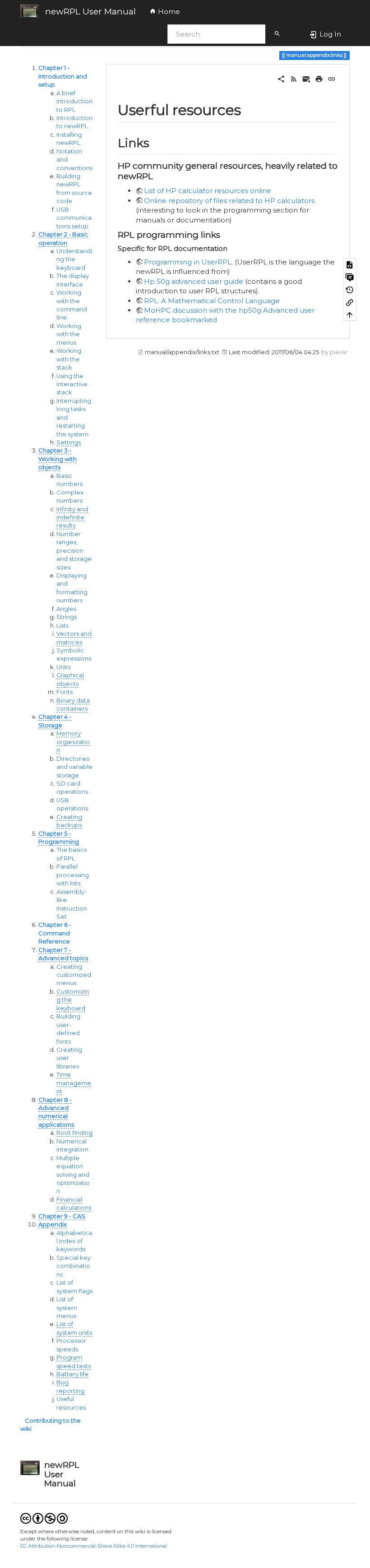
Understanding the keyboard (74, 259)
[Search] (277, 34)
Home (168, 11)
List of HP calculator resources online (207, 190)
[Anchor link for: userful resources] (248, 109)
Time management (73, 1083)
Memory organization (73, 742)
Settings (68, 442)
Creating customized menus (73, 975)
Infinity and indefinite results (72, 517)
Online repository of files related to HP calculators (229, 200)
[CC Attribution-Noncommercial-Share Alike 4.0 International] (44, 1517)
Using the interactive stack (72, 384)
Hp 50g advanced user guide (193, 281)
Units (63, 667)
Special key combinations (73, 1266)
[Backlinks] (349, 302)
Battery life (72, 1374)
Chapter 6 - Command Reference (54, 933)
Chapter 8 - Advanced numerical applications (56, 1112)
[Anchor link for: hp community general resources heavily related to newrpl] (157, 175)
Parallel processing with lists (72, 875)
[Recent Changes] (294, 78)
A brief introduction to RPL (74, 101)
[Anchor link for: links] (155, 142)
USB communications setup (74, 218)
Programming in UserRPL (187, 262)
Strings (66, 617)
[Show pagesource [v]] (349, 264)
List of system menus (66, 1307)
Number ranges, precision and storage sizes (74, 551)
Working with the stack (68, 359)
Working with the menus (68, 334)
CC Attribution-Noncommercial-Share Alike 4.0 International (93, 1546)
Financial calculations (73, 1203)
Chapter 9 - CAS (61, 1216)
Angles (66, 609)
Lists (62, 625)
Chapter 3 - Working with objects (57, 459)
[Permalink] (332, 78)
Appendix (52, 1224)
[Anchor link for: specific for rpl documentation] (230, 248)
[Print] (319, 78)
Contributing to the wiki (50, 1424)
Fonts (64, 692)
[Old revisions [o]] (349, 289)
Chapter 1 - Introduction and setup (62, 76)
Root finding (74, 1132)
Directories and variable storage (74, 767)
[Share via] (281, 78)
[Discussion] (349, 277)
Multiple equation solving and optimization (73, 1175)
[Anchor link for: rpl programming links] (224, 234)
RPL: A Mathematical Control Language (212, 300)
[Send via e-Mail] (306, 78)
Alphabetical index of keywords (74, 1241)
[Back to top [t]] (349, 314)
